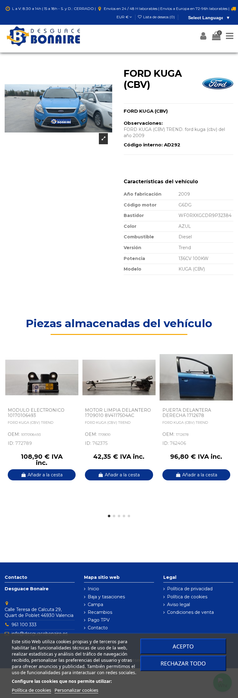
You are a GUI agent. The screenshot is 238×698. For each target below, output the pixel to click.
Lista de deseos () (159, 17)
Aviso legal (178, 604)
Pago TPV (99, 620)
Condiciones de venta (190, 612)
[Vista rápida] (74, 370)
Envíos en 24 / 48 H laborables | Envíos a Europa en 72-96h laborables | (166, 8)
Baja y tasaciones (106, 597)
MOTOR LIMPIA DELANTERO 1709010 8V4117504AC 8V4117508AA (118, 415)
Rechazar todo (183, 663)
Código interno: (143, 145)
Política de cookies (187, 597)
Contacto (98, 628)
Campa (95, 604)
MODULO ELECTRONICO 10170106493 (36, 412)
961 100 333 (24, 624)
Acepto (183, 646)
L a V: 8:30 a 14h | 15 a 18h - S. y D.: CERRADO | (54, 8)
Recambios (100, 612)
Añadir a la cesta (45, 475)
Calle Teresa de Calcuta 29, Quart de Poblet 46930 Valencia (39, 612)
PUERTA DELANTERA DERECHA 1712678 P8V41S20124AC (186, 415)
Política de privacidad (190, 589)
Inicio (93, 589)
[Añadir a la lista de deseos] (74, 359)
